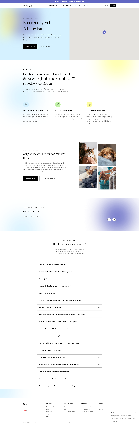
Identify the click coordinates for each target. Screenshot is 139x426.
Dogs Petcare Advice (86, 407)
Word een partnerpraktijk (70, 411)
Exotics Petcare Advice (87, 411)
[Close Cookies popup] (135, 412)
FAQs (47, 416)
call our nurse (30, 178)
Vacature (66, 409)
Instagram (100, 409)
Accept (114, 421)
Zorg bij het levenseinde (52, 414)
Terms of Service (68, 422)
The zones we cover (48, 178)
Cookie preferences (131, 422)
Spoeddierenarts (65, 5)
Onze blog (77, 5)
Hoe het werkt (50, 407)
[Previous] (109, 219)
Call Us (113, 5)
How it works (30, 46)
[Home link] (26, 404)
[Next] (114, 219)
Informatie (52, 5)
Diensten (48, 409)
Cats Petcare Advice (86, 409)
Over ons (86, 5)
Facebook (101, 407)
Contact (66, 414)
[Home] (35, 5)
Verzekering (49, 411)
